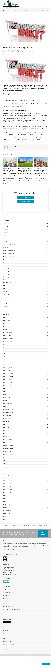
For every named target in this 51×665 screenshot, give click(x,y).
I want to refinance (25, 201)
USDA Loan (7, 303)
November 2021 (8, 484)
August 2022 (7, 457)
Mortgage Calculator (9, 268)
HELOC (6, 247)
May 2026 (7, 323)
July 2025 (6, 353)
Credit (5, 235)
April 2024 (7, 397)
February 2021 (8, 510)
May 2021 (7, 501)
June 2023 (7, 427)
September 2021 (8, 489)
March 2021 (7, 507)
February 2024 (8, 403)
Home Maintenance (9, 253)
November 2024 (8, 376)
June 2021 (7, 498)
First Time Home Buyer (9, 51)
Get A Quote (5, 635)
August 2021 (7, 492)
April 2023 (7, 433)
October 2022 (7, 451)
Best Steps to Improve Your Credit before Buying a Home (34, 526)
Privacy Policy (6, 649)
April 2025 (7, 362)
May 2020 (7, 516)
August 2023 (7, 421)
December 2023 (8, 409)
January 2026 (7, 335)
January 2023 (7, 442)
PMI (5, 280)
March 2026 (7, 329)
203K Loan (7, 220)
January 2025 (7, 371)
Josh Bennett (16, 50)
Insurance (6, 262)
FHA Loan (6, 241)
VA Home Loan (6, 595)
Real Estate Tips (33, 51)
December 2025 (8, 338)
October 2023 (7, 415)
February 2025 (8, 368)
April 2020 (7, 519)
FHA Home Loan (6, 592)
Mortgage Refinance (9, 274)
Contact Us (5, 630)
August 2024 (7, 385)
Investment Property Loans (9, 612)
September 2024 (8, 382)
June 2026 (7, 320)
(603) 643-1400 (8, 572)
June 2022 (7, 463)
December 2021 (8, 481)
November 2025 (8, 341)
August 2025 (7, 350)
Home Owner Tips (9, 256)
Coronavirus (7, 232)
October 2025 (7, 344)
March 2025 (7, 365)
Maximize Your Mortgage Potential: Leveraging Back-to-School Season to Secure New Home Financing (10, 172)
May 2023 (7, 430)
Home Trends (18, 51)
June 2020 (7, 513)
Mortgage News (8, 271)
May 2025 (7, 359)
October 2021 (7, 487)
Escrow (6, 238)
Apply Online (6, 633)
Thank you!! (7, 300)
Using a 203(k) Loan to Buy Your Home (11, 526)
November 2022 (8, 448)
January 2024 (7, 406)
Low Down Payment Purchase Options (12, 609)
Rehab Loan (5, 598)
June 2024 (7, 391)
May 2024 (7, 394)
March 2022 (7, 472)
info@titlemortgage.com (10, 574)
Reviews (5, 638)
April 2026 (7, 326)
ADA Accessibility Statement (9, 647)
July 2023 (6, 424)
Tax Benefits (7, 297)
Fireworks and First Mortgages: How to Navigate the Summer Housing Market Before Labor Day (40, 172)
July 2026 (6, 317)
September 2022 (8, 454)
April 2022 (7, 469)
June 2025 (7, 356)
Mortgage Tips (25, 51)
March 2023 (7, 436)
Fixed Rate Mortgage (7, 589)
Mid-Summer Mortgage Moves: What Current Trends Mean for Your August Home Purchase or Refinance (25, 172)
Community (7, 229)
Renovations (7, 289)
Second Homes (8, 294)
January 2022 (7, 478)
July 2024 (6, 388)
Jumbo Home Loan (7, 603)
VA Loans (6, 306)
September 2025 (8, 347)
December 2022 (8, 445)
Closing (6, 226)
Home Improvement (9, 250)
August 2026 (7, 314)
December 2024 (8, 374)
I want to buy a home (25, 197)
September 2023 (8, 418)
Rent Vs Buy (7, 291)
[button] (47, 4)
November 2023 (8, 412)
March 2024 (7, 400)
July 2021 (6, 495)
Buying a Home (8, 223)
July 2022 (6, 460)
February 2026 (8, 332)
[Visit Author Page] (6, 147)
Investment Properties (10, 265)
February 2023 (8, 439)
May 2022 (7, 466)
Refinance (6, 286)
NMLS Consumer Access (8, 644)
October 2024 (7, 379)
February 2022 (8, 475)
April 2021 (7, 504)
